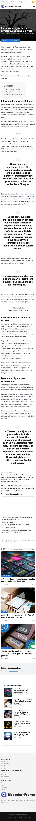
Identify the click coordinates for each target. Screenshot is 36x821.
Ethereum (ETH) (21, 2)
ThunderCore (13, 541)
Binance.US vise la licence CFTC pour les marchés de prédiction (22, 723)
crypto (24, 66)
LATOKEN (29, 540)
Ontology (4, 541)
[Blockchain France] (12, 6)
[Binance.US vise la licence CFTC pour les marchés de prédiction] (8, 729)
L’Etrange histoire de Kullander (13, 89)
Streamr (8, 541)
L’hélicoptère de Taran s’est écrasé (14, 92)
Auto (3, 540)
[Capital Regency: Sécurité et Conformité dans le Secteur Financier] (18, 600)
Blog (7, 33)
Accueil (3, 33)
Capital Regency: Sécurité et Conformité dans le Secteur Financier (17, 616)
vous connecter (13, 671)
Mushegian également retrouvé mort (14, 94)
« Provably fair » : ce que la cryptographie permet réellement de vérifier (18, 580)
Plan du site (28, 817)
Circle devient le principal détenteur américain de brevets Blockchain (22, 734)
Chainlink (7, 540)
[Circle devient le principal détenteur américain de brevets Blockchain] (8, 740)
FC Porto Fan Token (21, 540)
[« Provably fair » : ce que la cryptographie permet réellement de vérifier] (18, 564)
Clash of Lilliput (13, 540)
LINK (33, 540)
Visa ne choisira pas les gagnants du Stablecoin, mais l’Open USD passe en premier (16, 653)
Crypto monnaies (15, 40)
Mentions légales (19, 817)
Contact (11, 817)
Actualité (5, 40)
